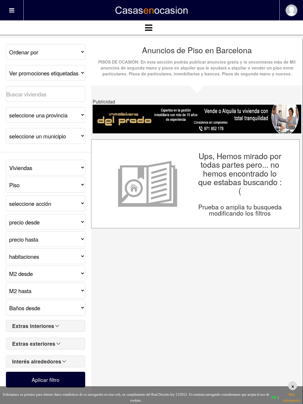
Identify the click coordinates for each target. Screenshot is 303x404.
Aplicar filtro (45, 379)
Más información (291, 397)
